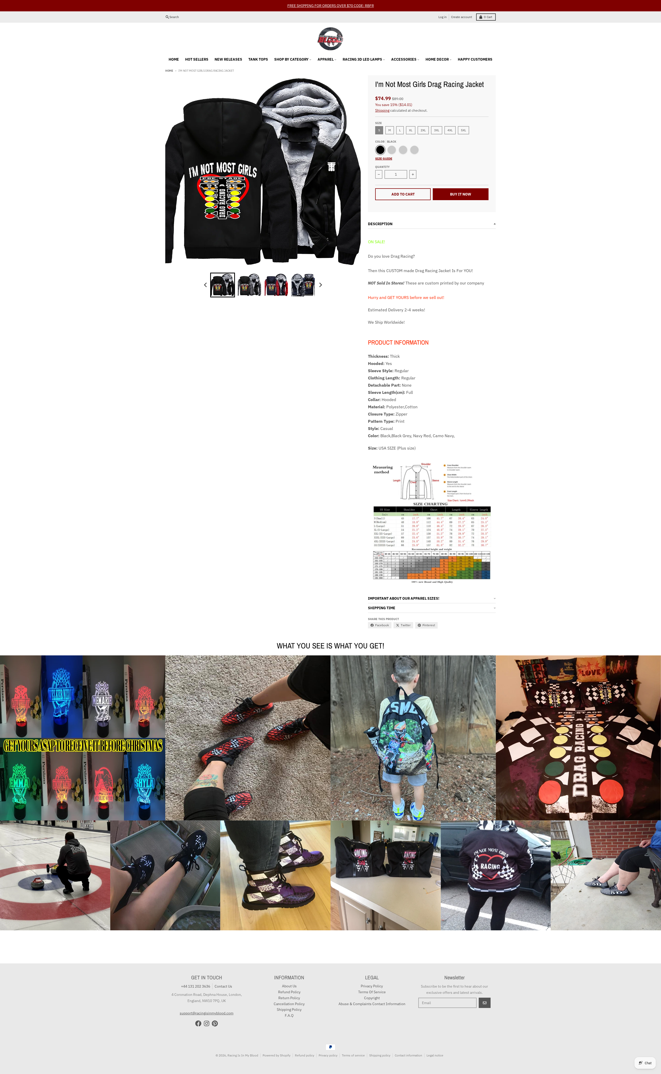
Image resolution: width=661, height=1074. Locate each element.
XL (410, 130)
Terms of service (353, 1055)
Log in (442, 17)
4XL (450, 130)
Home (169, 70)
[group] (222, 285)
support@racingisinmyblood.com (206, 1013)
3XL (436, 130)
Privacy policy (328, 1055)
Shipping (382, 110)
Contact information (408, 1055)
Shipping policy (379, 1055)
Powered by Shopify (276, 1055)
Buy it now (460, 194)
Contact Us (223, 986)
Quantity (382, 167)
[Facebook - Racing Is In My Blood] (198, 1023)
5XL (463, 130)
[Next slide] (320, 285)
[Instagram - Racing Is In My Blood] (206, 1023)
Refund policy (304, 1055)
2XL (423, 130)
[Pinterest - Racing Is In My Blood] (215, 1023)
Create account (461, 17)
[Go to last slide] (205, 285)
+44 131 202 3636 (195, 986)
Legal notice (435, 1055)
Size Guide (383, 158)
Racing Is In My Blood (242, 1055)
